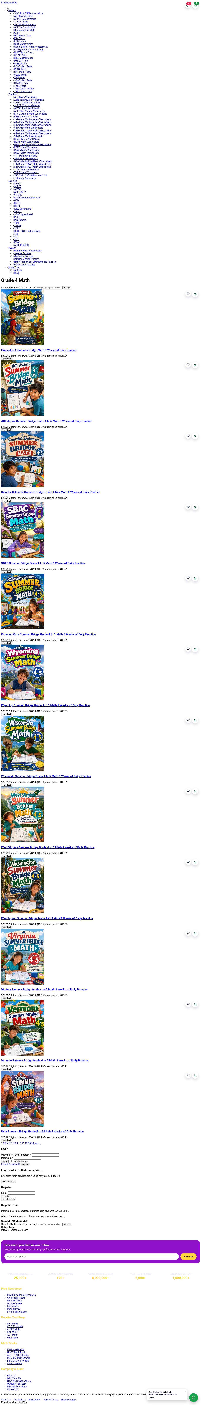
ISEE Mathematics (23, 58)
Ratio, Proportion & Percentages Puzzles (35, 261)
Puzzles (12, 247)
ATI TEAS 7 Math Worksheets (29, 111)
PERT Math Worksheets (26, 147)
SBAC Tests (20, 74)
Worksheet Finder (16, 1297)
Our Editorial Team (16, 1383)
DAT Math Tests (22, 35)
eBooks (12, 10)
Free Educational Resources (21, 1295)
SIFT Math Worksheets (26, 158)
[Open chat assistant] (193, 1397)
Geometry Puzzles (23, 256)
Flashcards (13, 1306)
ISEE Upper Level (23, 208)
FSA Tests (19, 38)
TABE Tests (20, 85)
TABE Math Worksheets (26, 172)
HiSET (17, 203)
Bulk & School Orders (18, 1360)
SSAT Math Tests (23, 80)
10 (19, 1143)
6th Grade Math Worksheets (28, 127)
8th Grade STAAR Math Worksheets (32, 166)
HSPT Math (20, 55)
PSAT (17, 242)
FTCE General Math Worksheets (30, 113)
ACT (16, 239)
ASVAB (17, 189)
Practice (12, 94)
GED (16, 200)
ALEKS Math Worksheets (27, 105)
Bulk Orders (34, 1399)
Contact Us (12, 1389)
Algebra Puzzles (22, 253)
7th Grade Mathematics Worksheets (32, 130)
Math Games (13, 1309)
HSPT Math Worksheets (26, 141)
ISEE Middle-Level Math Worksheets (32, 144)
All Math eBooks (15, 1349)
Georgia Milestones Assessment (31, 46)
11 (23, 1143)
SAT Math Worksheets (25, 155)
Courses (12, 180)
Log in (4, 1161)
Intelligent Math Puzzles (26, 259)
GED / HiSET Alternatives (27, 231)
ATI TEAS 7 (20, 192)
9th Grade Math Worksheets (28, 136)
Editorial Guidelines (17, 1386)
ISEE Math (12, 1337)
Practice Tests (14, 1300)
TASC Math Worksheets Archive (30, 175)
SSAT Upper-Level (23, 214)
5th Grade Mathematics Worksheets (32, 125)
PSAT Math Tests (23, 66)
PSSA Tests (20, 69)
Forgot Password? (10, 1164)
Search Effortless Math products (18, 287)
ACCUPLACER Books (18, 1355)
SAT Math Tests (22, 72)
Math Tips (13, 267)
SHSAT (18, 211)
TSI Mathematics (23, 91)
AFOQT (18, 183)
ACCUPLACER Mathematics (28, 13)
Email (4, 1192)
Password (7, 1158)
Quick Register (8, 1181)
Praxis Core (20, 220)
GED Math (12, 1323)
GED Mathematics (23, 44)
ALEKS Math (13, 1329)
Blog (16, 273)
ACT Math (12, 1334)
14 (32, 1143)
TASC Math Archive (24, 88)
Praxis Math (20, 63)
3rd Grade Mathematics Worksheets (32, 119)
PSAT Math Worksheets (26, 153)
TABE (17, 228)
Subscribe (188, 1256)
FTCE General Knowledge (27, 197)
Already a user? (8, 1199)
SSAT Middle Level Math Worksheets (33, 161)
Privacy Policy (68, 1399)
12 (26, 1143)
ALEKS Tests (21, 21)
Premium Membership (18, 1358)
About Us (11, 1375)
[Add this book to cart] (195, 294)
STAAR (17, 225)
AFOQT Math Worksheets (27, 102)
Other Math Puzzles (24, 264)
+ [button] (7, 10)
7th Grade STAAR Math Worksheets (32, 164)
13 (29, 1143)
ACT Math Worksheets (25, 97)
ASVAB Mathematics (25, 24)
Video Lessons (14, 1363)
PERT (17, 217)
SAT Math (12, 1332)
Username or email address (16, 1154)
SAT (16, 236)
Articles (18, 270)
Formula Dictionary (17, 1311)
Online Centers (14, 1303)
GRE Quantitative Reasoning (29, 49)
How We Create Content (19, 1381)
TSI (16, 233)
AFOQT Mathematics (25, 18)
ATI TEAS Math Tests (25, 27)
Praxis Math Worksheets (26, 150)
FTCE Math (20, 41)
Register (25, 1164)
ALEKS (17, 186)
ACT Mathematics (23, 16)
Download (6, 359)
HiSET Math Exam (23, 52)
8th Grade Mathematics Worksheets (32, 133)
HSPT (17, 206)
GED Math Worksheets (26, 116)
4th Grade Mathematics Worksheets (32, 122)
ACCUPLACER (21, 245)
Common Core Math (24, 30)
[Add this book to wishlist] (188, 294)
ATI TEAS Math (15, 1326)
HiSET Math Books (17, 1352)
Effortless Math (9, 2)
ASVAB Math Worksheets (27, 108)
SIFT (16, 222)
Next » (38, 1143)
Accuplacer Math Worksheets (29, 99)
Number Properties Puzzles (28, 250)
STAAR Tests (21, 83)
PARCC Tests (21, 60)
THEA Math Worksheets (26, 169)
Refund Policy (51, 1399)
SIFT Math (19, 77)
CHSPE (18, 194)
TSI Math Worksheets (25, 178)
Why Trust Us (14, 1378)
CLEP (17, 32)
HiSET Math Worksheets (26, 139)
